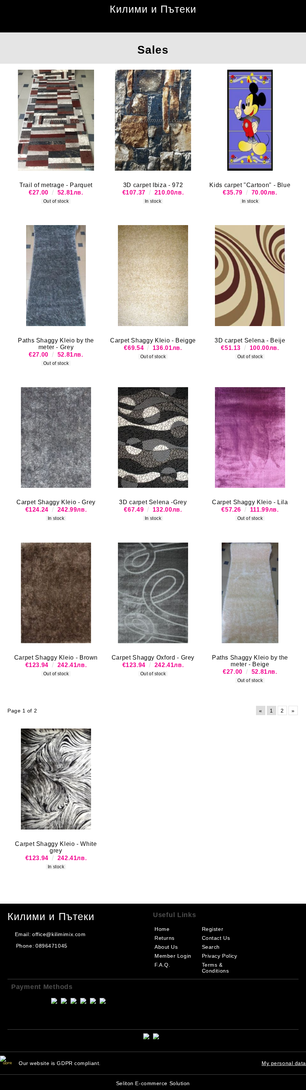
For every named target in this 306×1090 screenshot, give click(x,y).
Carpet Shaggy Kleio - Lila (250, 502)
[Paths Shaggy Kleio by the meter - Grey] (56, 275)
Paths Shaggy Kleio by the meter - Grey (56, 343)
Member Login (172, 956)
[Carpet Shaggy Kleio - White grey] (56, 779)
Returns (164, 938)
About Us (166, 947)
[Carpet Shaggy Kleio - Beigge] (153, 275)
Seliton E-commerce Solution (153, 1083)
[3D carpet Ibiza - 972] (153, 120)
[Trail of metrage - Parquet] (56, 120)
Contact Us (216, 938)
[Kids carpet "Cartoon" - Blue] (250, 120)
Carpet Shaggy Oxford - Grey (153, 657)
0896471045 (51, 946)
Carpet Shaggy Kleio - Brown (56, 657)
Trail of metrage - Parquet (56, 185)
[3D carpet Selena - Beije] (250, 275)
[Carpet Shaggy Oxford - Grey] (153, 592)
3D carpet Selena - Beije (250, 340)
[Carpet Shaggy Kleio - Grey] (56, 437)
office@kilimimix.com (58, 934)
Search (211, 947)
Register (212, 929)
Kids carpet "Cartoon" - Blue (249, 185)
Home (161, 929)
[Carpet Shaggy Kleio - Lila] (250, 437)
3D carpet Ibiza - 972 (153, 185)
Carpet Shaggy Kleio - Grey (56, 502)
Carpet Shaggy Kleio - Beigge (153, 340)
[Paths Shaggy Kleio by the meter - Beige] (250, 592)
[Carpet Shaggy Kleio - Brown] (56, 592)
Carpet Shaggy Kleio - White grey (56, 847)
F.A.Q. (162, 965)
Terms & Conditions (215, 968)
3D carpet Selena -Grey (153, 502)
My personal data (284, 1063)
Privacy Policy (219, 956)
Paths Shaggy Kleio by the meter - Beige (250, 660)
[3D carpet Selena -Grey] (153, 437)
